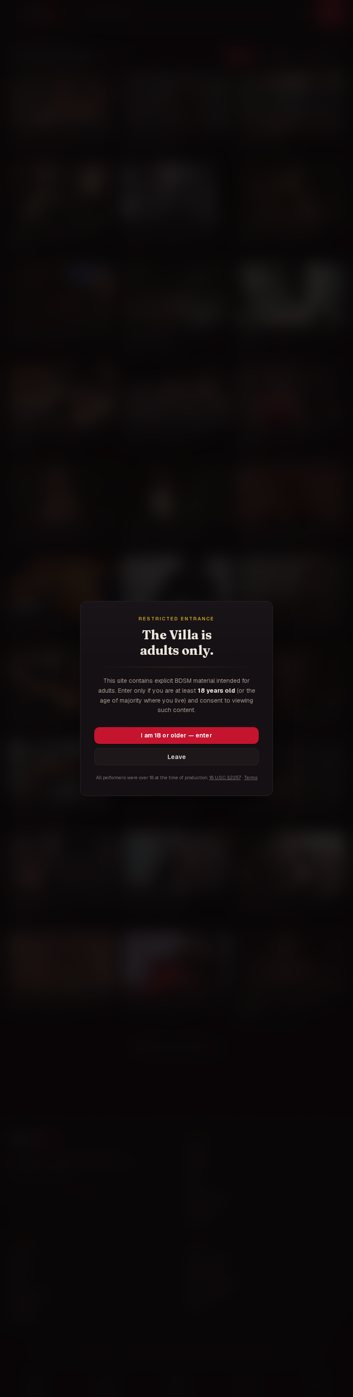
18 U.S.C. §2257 (225, 777)
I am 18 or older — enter (176, 735)
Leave (176, 757)
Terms (250, 777)
